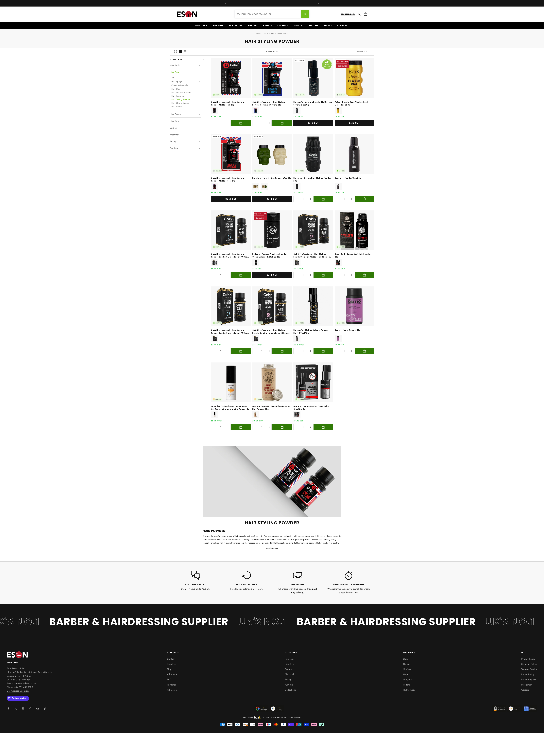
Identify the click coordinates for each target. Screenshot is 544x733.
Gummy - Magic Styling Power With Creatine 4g (311, 407)
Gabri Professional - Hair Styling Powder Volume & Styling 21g (268, 103)
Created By (248, 718)
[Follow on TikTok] (45, 708)
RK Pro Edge (409, 689)
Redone (406, 684)
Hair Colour (235, 25)
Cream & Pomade (179, 85)
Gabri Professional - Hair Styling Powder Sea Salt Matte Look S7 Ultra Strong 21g (229, 256)
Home (258, 33)
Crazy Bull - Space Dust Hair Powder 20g (353, 255)
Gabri (406, 659)
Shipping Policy (529, 664)
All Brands (172, 674)
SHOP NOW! (523, 405)
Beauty (298, 25)
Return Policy (527, 674)
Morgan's (407, 679)
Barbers (267, 25)
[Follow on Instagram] (23, 708)
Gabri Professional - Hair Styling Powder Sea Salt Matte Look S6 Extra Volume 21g (311, 256)
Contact (171, 659)
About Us (171, 664)
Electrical (283, 25)
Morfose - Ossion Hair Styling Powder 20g (312, 179)
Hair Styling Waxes (180, 103)
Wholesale (172, 689)
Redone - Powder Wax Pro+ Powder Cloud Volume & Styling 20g (269, 255)
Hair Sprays (176, 81)
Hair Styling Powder (279, 33)
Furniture (313, 25)
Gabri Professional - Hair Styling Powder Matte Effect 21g (227, 179)
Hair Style (218, 25)
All (172, 77)
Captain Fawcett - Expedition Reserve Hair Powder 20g (271, 407)
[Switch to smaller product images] (180, 51)
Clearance (342, 25)
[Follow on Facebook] (8, 708)
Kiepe (406, 674)
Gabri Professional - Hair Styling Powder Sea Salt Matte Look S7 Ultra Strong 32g (229, 332)
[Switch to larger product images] (175, 51)
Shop (266, 33)
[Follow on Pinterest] (30, 708)
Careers (525, 689)
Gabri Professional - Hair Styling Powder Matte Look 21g (227, 103)
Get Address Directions (18, 690)
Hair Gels (175, 88)
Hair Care (252, 25)
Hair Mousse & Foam (181, 92)
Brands (328, 25)
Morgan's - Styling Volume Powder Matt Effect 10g (310, 331)
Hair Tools (201, 25)
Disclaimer (526, 684)
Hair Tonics (176, 106)
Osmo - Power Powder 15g (347, 330)
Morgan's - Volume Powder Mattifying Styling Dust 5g (312, 103)
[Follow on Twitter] (15, 708)
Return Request (528, 679)
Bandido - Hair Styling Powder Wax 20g (272, 178)
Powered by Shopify (291, 718)
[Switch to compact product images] (185, 51)
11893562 (26, 676)
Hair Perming (177, 95)
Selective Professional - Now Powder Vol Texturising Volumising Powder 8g (230, 407)
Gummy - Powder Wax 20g (348, 178)
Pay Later (171, 684)
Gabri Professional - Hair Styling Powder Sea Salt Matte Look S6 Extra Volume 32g (270, 332)
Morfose (407, 669)
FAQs (169, 679)
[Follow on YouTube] (37, 708)
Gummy (406, 664)
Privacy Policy (528, 659)
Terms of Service (529, 669)
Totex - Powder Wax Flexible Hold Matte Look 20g (351, 103)
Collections (290, 689)
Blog (169, 669)
